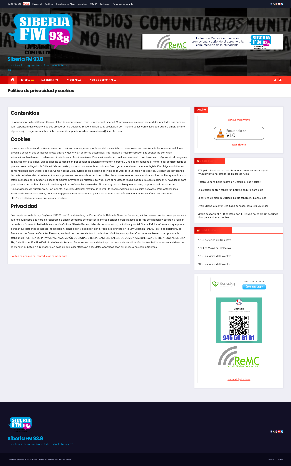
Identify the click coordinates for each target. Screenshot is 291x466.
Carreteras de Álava (65, 4)
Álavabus (82, 4)
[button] (275, 79)
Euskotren (105, 4)
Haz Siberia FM (49, 79)
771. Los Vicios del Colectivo (214, 248)
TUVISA (93, 4)
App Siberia (239, 144)
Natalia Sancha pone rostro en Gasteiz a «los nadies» (229, 181)
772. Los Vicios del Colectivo (214, 239)
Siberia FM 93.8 (25, 59)
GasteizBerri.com (211, 161)
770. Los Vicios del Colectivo (214, 256)
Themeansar (65, 459)
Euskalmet (37, 4)
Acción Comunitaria (103, 79)
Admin (271, 459)
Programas (74, 79)
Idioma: (26, 79)
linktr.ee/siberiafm (239, 119)
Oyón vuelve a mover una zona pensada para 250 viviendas (232, 205)
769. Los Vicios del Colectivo (214, 264)
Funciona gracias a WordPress (22, 459)
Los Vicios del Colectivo (214, 230)
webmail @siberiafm (238, 379)
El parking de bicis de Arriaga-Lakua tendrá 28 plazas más (231, 197)
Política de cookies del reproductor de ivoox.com (39, 256)
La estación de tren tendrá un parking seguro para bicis (230, 189)
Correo (280, 459)
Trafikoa (49, 4)
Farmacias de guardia (123, 4)
